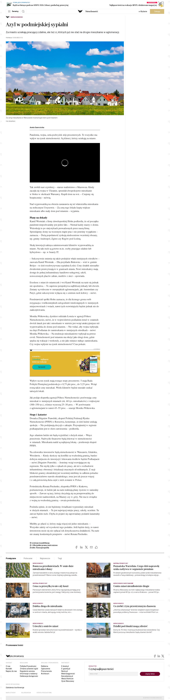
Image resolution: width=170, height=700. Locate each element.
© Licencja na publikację (40, 543)
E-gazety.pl (65, 669)
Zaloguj (157, 11)
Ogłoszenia (45, 669)
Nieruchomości (91, 11)
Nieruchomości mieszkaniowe (123, 583)
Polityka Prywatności (28, 666)
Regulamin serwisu (27, 671)
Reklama (44, 666)
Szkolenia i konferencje (15, 688)
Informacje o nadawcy (28, 674)
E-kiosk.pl (65, 666)
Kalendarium (26, 693)
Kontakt (9, 669)
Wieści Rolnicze (67, 679)
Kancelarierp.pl (67, 676)
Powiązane (11, 558)
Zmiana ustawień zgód (29, 669)
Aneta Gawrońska (37, 127)
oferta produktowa (44, 693)
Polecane (28, 558)
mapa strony (11, 693)
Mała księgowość (68, 674)
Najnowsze (45, 558)
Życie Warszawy (67, 681)
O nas (8, 666)
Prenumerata (46, 671)
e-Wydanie (143, 11)
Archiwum (45, 674)
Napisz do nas (11, 671)
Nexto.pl (64, 671)
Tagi (60, 558)
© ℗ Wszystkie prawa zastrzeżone (43, 545)
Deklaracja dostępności (29, 676)
